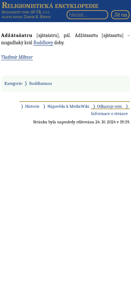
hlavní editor (12, 17)
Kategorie (13, 83)
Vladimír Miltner (17, 57)
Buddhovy (43, 42)
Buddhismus (40, 83)
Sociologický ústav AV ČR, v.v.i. (26, 12)
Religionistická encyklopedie (50, 5)
